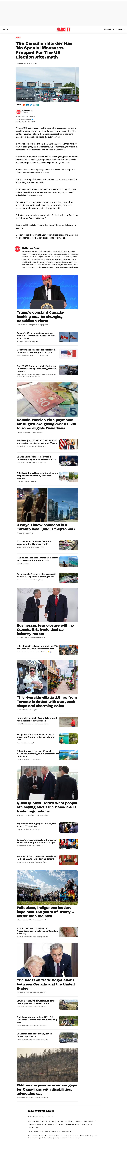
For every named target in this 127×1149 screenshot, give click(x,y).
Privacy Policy (86, 1124)
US (42, 1131)
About (29, 1121)
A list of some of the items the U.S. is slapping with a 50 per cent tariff (34, 542)
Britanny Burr (27, 110)
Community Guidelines (34, 1124)
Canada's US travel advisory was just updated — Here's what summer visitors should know (36, 335)
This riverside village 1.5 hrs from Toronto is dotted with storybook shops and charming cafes (47, 702)
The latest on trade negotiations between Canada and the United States (46, 984)
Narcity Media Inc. (49, 1117)
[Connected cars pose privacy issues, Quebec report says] (68, 1037)
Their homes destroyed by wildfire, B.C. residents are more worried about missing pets (37, 1019)
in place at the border (25, 238)
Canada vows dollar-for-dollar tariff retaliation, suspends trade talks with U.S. (37, 458)
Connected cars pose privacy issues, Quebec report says (34, 1035)
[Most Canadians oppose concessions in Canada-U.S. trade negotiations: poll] (68, 354)
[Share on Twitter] (31, 105)
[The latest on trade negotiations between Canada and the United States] (47, 960)
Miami (50, 1138)
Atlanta (65, 1138)
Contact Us (78, 1121)
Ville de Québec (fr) (85, 1136)
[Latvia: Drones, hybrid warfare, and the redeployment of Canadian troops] (68, 1005)
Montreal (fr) (43, 1136)
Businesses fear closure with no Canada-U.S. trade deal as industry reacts (45, 630)
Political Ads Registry (72, 1124)
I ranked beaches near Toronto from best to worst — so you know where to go (37, 559)
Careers (51, 1121)
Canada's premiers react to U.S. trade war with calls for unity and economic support (37, 841)
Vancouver (59, 1136)
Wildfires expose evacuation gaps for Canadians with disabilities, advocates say (47, 1089)
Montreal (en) (36, 1138)
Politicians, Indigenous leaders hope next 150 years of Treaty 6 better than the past (45, 912)
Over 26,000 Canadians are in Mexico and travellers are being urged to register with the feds (37, 368)
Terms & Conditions (33, 1127)
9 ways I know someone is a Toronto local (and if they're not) (46, 527)
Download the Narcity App (64, 1121)
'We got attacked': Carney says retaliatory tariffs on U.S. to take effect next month (37, 857)
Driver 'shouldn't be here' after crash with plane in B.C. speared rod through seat (36, 575)
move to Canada (37, 218)
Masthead (61, 1124)
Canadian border (50, 134)
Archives (44, 1121)
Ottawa (51, 1136)
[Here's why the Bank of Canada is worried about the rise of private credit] (68, 722)
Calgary (66, 1136)
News (18, 38)
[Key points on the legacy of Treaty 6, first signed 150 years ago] (68, 827)
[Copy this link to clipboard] (37, 105)
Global (54, 1131)
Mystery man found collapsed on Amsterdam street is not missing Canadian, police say (37, 931)
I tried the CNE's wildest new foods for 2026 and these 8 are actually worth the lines (38, 647)
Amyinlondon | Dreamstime (25, 98)
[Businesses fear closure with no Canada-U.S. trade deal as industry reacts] (47, 605)
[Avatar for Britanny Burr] (17, 249)
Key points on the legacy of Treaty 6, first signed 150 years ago (36, 825)
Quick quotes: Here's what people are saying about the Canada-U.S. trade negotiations (47, 807)
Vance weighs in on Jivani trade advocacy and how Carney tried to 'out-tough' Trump (37, 441)
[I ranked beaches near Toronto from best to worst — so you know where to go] (68, 561)
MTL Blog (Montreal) (65, 1131)
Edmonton (75, 1136)
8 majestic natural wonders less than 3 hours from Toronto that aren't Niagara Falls (36, 737)
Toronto (34, 1136)
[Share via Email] (34, 105)
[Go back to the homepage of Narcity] (63, 29)
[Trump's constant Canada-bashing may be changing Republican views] (47, 292)
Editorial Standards (49, 1124)
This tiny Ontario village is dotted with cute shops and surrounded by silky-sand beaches (37, 475)
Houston (78, 1138)
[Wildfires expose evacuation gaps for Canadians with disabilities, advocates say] (47, 1065)
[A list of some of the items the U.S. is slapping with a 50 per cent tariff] (68, 545)
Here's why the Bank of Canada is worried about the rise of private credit (37, 719)
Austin (72, 1138)
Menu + (5, 29)
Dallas (44, 1138)
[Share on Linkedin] (27, 105)
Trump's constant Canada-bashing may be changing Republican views (40, 317)
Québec (47, 1131)
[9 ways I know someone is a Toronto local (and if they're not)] (47, 505)
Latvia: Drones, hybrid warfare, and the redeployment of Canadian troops (35, 1002)
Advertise (36, 1121)
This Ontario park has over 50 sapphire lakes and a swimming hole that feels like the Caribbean (38, 753)
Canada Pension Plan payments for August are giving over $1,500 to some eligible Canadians (46, 424)
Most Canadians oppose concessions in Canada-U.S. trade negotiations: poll (36, 351)
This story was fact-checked (24, 119)
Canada (36, 1131)
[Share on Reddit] (24, 105)
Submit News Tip (89, 1121)
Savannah (58, 1138)
